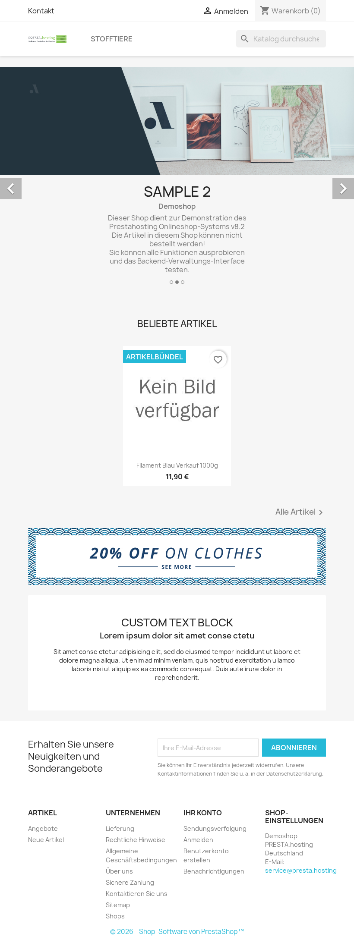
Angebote (43, 828)
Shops (115, 916)
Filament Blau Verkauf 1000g (177, 465)
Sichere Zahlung (130, 882)
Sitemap (118, 905)
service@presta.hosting (301, 870)
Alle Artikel (300, 512)
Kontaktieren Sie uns (137, 894)
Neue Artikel (46, 840)
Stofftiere (112, 39)
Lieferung (120, 828)
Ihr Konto (202, 812)
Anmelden (198, 840)
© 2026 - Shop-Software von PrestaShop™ (177, 931)
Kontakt (41, 11)
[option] (177, 179)
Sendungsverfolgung (215, 828)
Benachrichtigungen (213, 871)
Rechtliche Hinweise (135, 840)
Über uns (119, 871)
